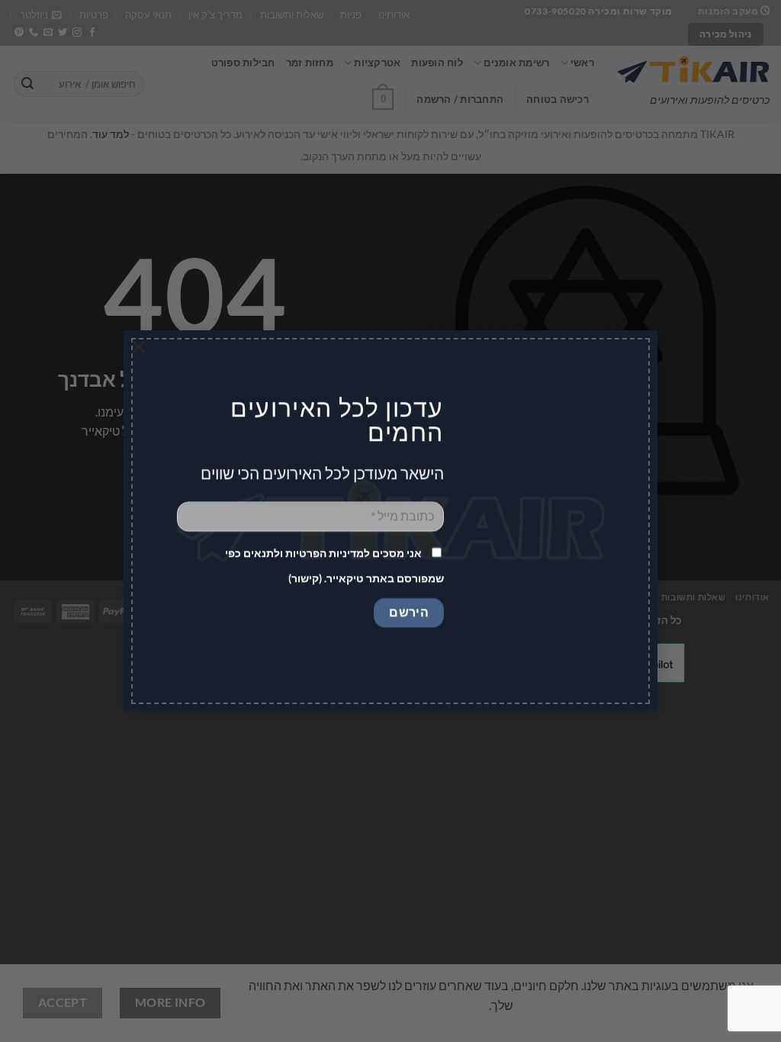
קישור (305, 578)
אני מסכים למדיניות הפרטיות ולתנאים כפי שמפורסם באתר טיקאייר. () (334, 566)
